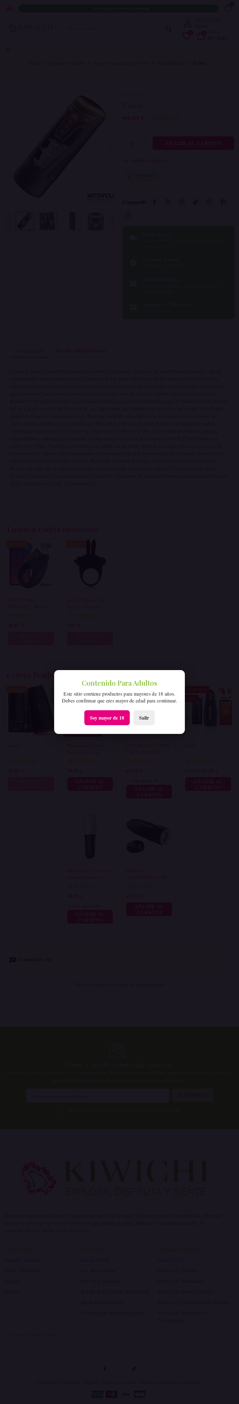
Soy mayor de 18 (107, 717)
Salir (144, 717)
